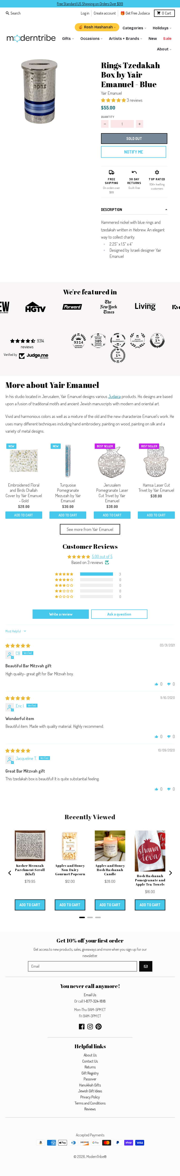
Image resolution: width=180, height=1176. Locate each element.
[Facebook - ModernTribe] (82, 1026)
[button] (40, 90)
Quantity (107, 117)
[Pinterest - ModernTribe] (98, 1026)
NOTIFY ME (133, 151)
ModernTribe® (96, 1156)
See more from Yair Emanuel (90, 529)
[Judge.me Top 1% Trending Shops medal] (117, 355)
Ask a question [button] (119, 614)
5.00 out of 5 (102, 556)
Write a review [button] (60, 614)
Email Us (90, 994)
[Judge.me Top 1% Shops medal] (157, 340)
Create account (105, 13)
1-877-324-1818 (95, 1001)
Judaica (114, 396)
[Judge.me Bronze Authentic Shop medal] (137, 340)
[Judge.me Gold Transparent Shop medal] (117, 340)
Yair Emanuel (111, 93)
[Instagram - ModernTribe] (90, 1026)
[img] (17, 645)
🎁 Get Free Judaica (135, 13)
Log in (85, 13)
